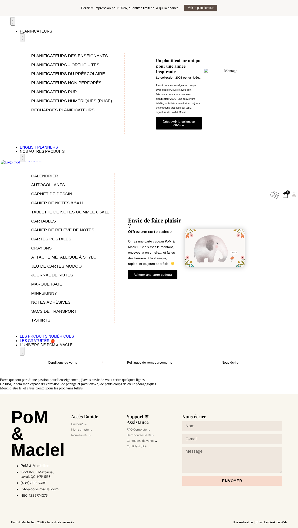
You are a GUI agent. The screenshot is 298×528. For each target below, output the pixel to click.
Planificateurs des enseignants (69, 55)
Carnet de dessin (51, 194)
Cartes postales (51, 239)
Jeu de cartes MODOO (56, 266)
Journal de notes (52, 275)
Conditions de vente (62, 362)
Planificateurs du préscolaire (68, 73)
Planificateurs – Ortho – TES (65, 65)
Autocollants (48, 185)
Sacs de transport (54, 311)
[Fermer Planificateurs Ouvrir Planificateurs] (22, 37)
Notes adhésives (51, 302)
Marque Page (46, 284)
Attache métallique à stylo (64, 257)
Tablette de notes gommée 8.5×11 (70, 212)
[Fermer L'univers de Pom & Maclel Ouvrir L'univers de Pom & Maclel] (22, 351)
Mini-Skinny (44, 293)
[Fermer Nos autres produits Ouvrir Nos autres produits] (22, 158)
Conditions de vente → (142, 440)
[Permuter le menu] (12, 21)
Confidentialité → (138, 446)
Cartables (43, 221)
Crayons (41, 248)
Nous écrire (230, 362)
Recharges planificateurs (63, 110)
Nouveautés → (81, 435)
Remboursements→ (140, 435)
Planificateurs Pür (54, 92)
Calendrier (44, 176)
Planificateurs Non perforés (66, 82)
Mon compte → (81, 429)
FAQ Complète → (138, 429)
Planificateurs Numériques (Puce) (71, 101)
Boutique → (79, 424)
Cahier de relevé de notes (62, 230)
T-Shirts (40, 320)
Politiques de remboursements (149, 362)
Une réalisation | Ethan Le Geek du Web (260, 522)
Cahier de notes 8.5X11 (57, 203)
